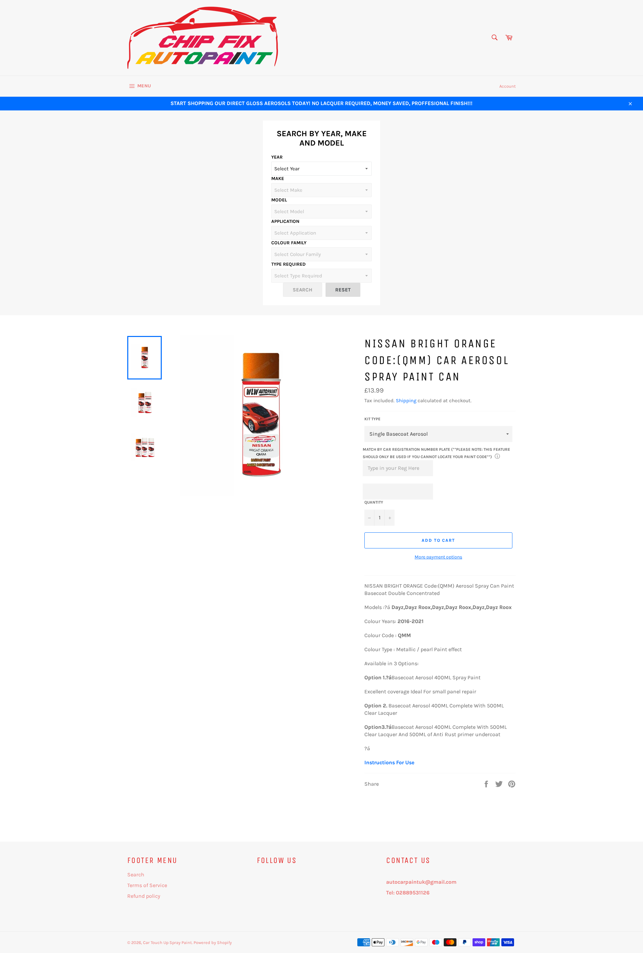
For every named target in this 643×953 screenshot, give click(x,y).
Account (507, 86)
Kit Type (372, 419)
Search (135, 874)
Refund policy (143, 896)
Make (277, 178)
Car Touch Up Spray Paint (167, 942)
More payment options (438, 557)
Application (285, 221)
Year (277, 157)
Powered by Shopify (213, 942)
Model (279, 200)
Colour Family (288, 243)
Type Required (288, 264)
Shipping (406, 401)
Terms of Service (147, 885)
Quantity (373, 502)
